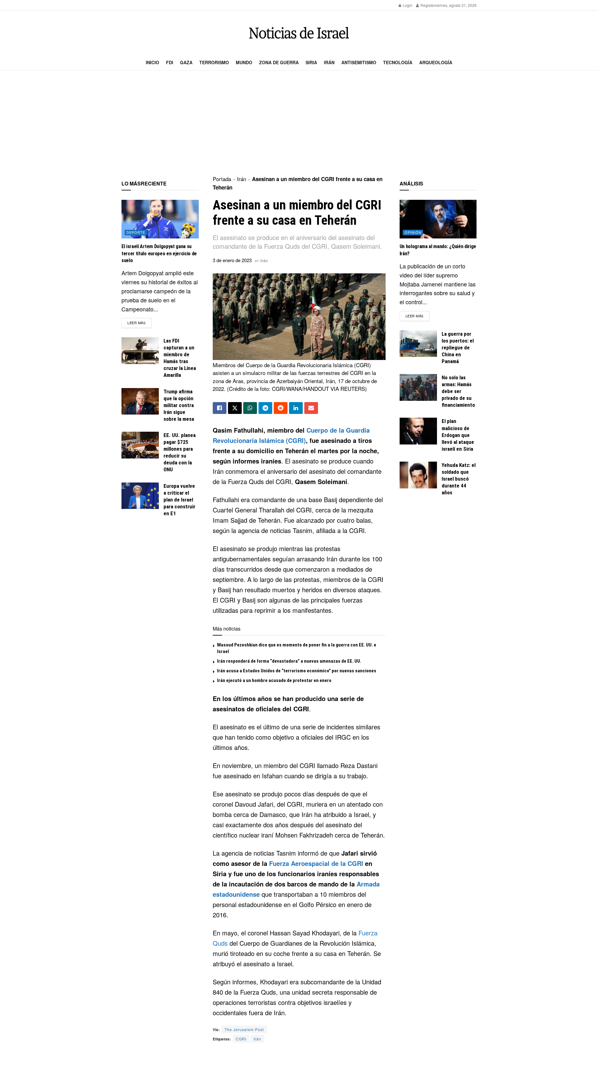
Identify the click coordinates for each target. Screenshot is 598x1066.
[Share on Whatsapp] (250, 408)
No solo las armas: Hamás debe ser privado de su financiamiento (458, 391)
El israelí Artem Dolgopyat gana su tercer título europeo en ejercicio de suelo (159, 253)
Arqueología (435, 62)
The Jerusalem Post (244, 1029)
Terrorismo (214, 62)
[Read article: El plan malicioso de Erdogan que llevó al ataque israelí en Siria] (418, 431)
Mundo (244, 62)
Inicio (152, 62)
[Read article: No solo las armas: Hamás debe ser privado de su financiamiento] (418, 387)
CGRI (241, 1038)
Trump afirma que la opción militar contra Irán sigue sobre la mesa (179, 405)
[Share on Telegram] (265, 408)
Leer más (139, 322)
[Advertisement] (299, 123)
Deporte (135, 232)
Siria (311, 62)
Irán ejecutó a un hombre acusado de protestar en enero (274, 680)
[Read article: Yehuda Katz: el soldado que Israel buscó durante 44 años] (418, 475)
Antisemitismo (358, 62)
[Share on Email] (311, 408)
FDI (169, 62)
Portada (222, 179)
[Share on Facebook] (219, 408)
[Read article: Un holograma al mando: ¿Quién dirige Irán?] (438, 219)
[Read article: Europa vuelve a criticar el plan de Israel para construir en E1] (140, 496)
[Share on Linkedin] (296, 408)
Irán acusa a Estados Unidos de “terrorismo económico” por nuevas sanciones (296, 671)
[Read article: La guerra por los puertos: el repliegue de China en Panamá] (418, 343)
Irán (329, 62)
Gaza (186, 62)
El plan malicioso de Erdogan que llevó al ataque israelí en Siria (458, 435)
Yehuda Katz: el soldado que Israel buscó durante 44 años (459, 479)
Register (427, 5)
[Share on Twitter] (235, 408)
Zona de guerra (279, 62)
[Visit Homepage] (299, 33)
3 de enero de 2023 (232, 260)
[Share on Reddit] (280, 408)
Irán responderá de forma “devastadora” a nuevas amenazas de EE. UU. (289, 661)
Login (407, 5)
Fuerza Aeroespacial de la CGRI (316, 863)
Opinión (413, 232)
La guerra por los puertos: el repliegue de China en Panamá (458, 347)
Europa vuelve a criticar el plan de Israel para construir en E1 (179, 499)
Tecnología (397, 62)
